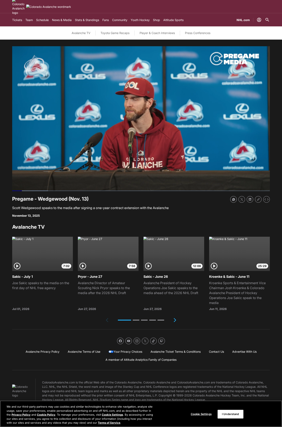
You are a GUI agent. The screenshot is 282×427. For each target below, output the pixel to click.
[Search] (267, 19)
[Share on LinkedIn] (250, 199)
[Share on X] (241, 199)
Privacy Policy (21, 414)
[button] (124, 320)
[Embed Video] (266, 199)
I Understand (230, 414)
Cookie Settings (112, 414)
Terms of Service (109, 422)
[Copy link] (258, 199)
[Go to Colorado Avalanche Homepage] (48, 7)
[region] (141, 414)
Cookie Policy (46, 414)
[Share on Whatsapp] (233, 199)
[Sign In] (259, 19)
